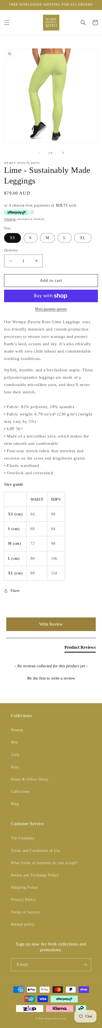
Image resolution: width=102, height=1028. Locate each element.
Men (14, 742)
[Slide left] (39, 153)
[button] (7, 23)
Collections (20, 792)
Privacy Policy (23, 900)
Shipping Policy (24, 887)
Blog (15, 804)
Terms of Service (25, 912)
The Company (23, 838)
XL (83, 238)
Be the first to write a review (51, 678)
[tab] (80, 648)
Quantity (11, 250)
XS (12, 238)
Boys (15, 767)
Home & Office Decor (29, 779)
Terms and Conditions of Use (35, 851)
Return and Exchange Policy (35, 875)
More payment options (51, 309)
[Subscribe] (85, 964)
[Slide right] (63, 153)
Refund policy (23, 924)
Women (17, 730)
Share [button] (15, 591)
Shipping (10, 219)
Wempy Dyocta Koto (56, 1018)
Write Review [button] (51, 624)
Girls (15, 755)
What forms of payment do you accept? (44, 863)
